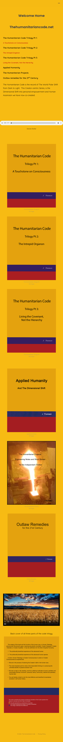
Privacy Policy (42, 734)
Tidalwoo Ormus (55, 115)
